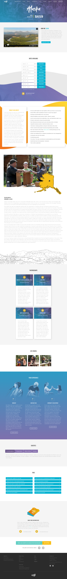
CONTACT (50, 1)
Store (35, 557)
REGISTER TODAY (46, 42)
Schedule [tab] (35, 451)
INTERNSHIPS (34, 1)
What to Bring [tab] (28, 451)
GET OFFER (46, 542)
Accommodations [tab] (10, 451)
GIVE (40, 1)
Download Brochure (43, 531)
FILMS (24, 1)
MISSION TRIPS (18, 1)
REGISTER (60, 1)
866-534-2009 (52, 563)
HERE (30, 526)
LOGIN (55, 1)
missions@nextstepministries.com (56, 562)
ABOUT (28, 1)
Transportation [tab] (19, 451)
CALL (41, 66)
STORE (44, 1)
